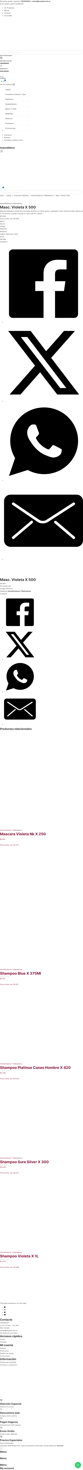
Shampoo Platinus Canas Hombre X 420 (35, 1067)
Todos (16, 234)
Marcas (6, 10)
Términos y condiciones (8, 1365)
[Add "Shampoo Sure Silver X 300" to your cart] (1, 1170)
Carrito (2, 1339)
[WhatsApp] (43, 480)
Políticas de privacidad (8, 1362)
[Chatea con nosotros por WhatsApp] (78, 1465)
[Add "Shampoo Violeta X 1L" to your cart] (1, 1265)
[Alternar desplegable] (14, 84)
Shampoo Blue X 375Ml (20, 973)
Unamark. (60, 1446)
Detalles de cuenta (6, 1353)
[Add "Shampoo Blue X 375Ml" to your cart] (1, 982)
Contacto (7, 13)
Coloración (8, 135)
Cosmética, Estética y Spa (13, 140)
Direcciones (4, 1351)
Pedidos (3, 1348)
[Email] (43, 559)
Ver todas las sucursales (8, 1333)
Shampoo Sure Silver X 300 (24, 1162)
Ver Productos (9, 8)
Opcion (2, 224)
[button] (3, 81)
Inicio (2, 195)
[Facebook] (43, 322)
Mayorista (9, 234)
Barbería (7, 137)
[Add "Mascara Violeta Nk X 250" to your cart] (1, 842)
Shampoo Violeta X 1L (19, 1256)
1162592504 (4, 1323)
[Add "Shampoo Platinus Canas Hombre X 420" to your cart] (1, 1076)
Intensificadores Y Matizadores (42, 195)
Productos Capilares (21, 195)
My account (7, 1468)
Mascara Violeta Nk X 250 (23, 834)
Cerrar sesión (5, 1356)
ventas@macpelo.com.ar (9, 1330)
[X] (43, 401)
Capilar (8, 195)
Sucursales (8, 16)
